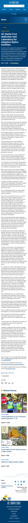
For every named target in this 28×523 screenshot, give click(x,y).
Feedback (3, 483)
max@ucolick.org (9, 358)
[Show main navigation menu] (25, 19)
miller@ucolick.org (6, 360)
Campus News (5, 376)
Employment (14, 511)
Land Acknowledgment (14, 509)
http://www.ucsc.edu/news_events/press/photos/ (12, 364)
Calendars (18, 9)
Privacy (14, 513)
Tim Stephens (15, 63)
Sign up (17, 490)
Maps (24, 9)
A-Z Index (14, 14)
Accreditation (14, 516)
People (10, 9)
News (3, 19)
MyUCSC (4, 9)
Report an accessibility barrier (14, 506)
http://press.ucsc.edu (10, 368)
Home (5, 27)
